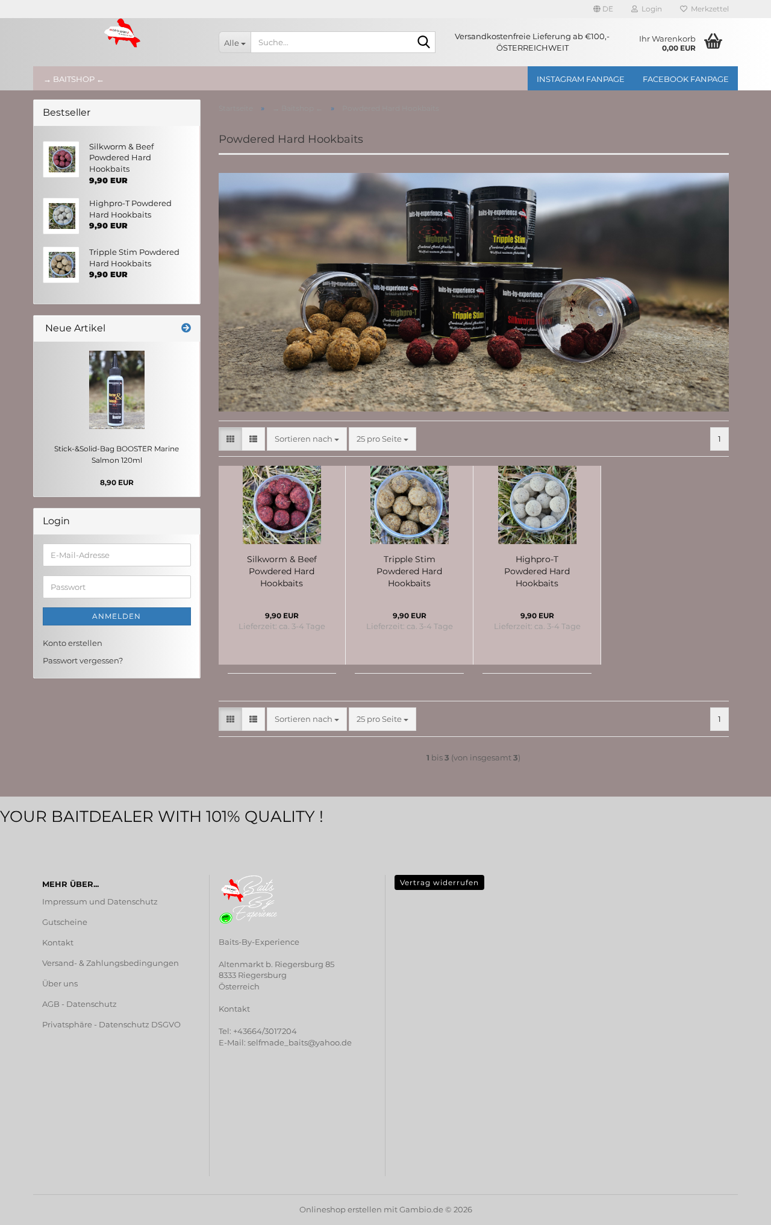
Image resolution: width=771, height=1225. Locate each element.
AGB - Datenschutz (79, 1004)
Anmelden (116, 616)
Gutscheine (64, 922)
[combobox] (307, 439)
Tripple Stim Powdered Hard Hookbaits (409, 571)
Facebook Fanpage (686, 79)
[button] (603, 9)
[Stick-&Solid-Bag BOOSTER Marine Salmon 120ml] (117, 390)
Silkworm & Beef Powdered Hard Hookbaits (282, 571)
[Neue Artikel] (186, 329)
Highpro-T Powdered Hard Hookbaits (537, 571)
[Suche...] (424, 43)
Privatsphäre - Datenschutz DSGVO (111, 1024)
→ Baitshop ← (73, 79)
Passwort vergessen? (83, 660)
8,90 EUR (117, 482)
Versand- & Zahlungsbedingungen (110, 963)
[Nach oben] (33, 1207)
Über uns (60, 983)
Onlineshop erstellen (340, 1209)
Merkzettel (708, 8)
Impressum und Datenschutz (100, 901)
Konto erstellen (72, 643)
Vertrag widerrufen (439, 882)
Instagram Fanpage (581, 79)
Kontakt (57, 942)
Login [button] (650, 8)
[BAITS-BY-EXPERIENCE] (121, 33)
